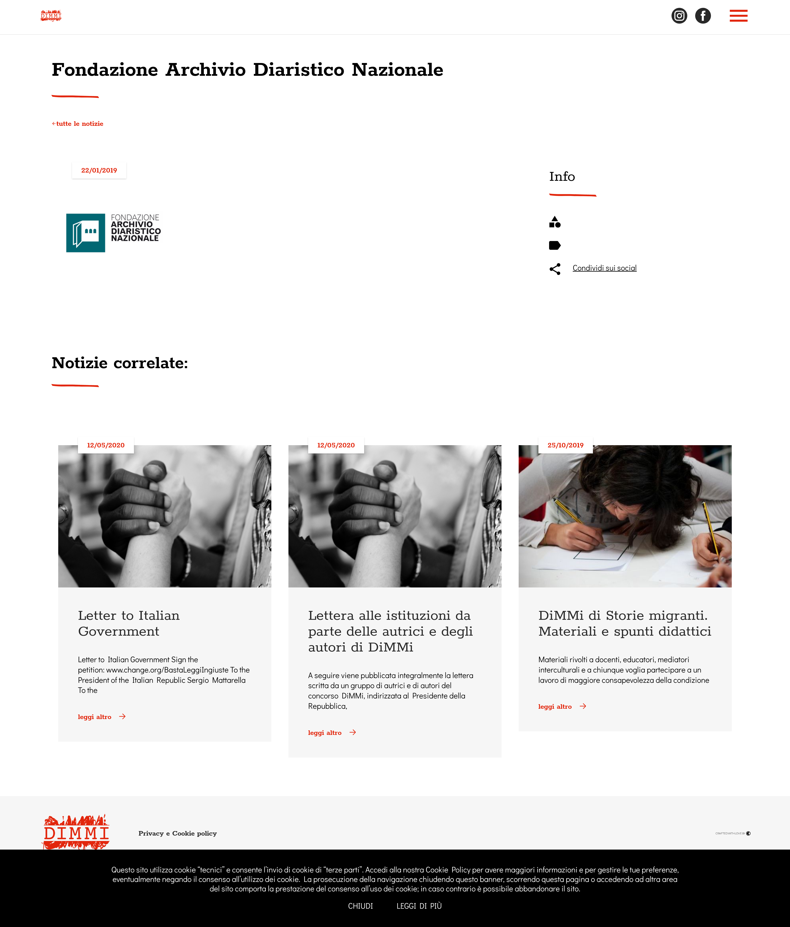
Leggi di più (419, 906)
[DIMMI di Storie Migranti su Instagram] (679, 21)
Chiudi (360, 906)
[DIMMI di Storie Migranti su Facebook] (703, 21)
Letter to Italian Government (129, 623)
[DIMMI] (51, 19)
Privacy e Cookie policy (177, 833)
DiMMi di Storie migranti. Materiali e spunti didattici (625, 623)
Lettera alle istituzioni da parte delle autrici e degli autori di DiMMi (390, 631)
